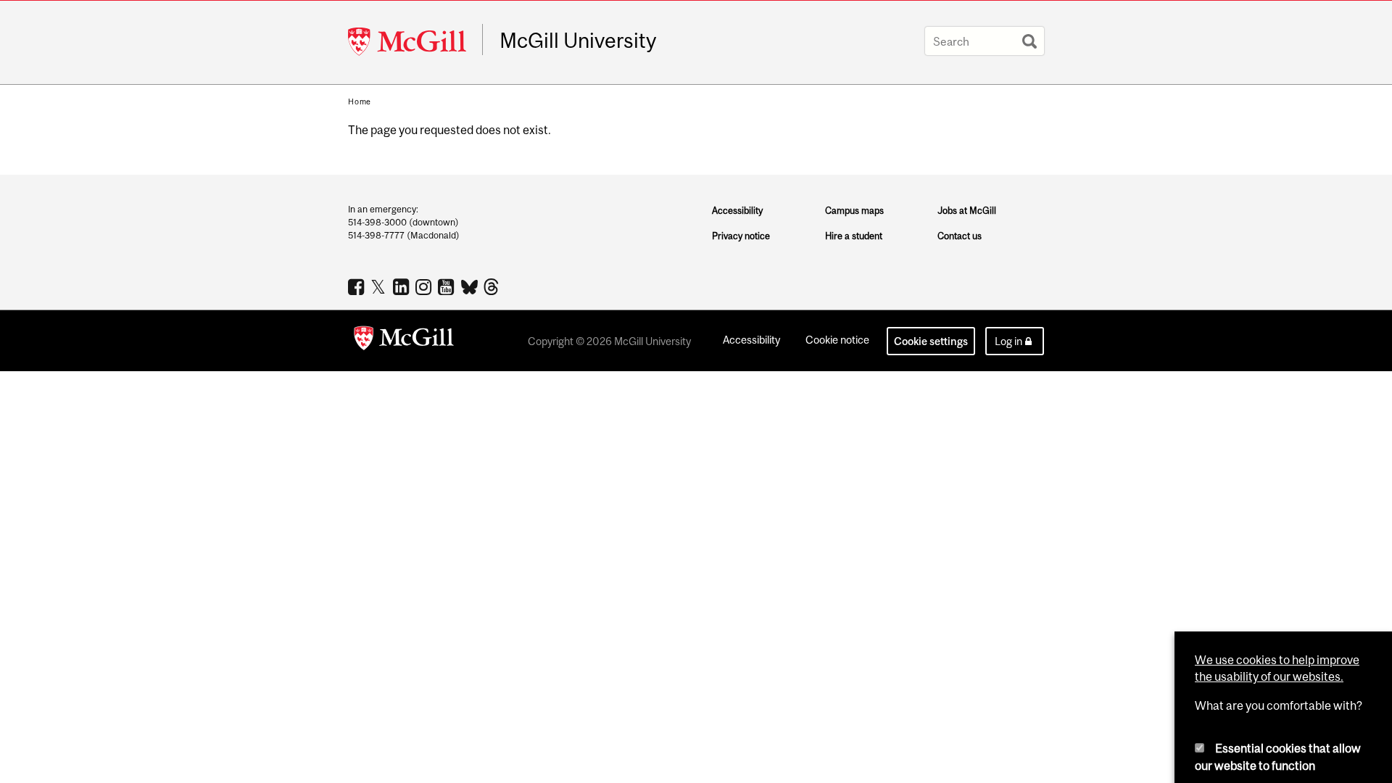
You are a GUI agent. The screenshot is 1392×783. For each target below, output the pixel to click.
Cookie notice (837, 340)
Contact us (959, 236)
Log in (1008, 341)
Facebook (358, 286)
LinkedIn (403, 286)
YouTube (447, 286)
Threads (492, 287)
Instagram (425, 286)
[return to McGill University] (404, 341)
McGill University (578, 40)
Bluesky (470, 285)
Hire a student (853, 236)
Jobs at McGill (966, 210)
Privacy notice (741, 236)
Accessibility (737, 210)
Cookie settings (931, 341)
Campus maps (854, 210)
